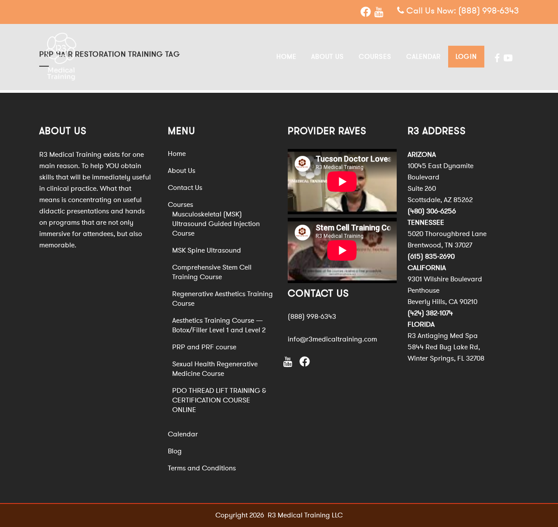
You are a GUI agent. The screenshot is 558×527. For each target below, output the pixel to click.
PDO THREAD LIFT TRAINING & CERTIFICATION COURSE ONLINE (219, 400)
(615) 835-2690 (431, 256)
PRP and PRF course (204, 347)
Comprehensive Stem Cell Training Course (212, 272)
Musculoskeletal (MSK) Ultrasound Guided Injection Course (216, 223)
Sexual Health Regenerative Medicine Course (215, 368)
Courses (180, 204)
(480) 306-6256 (432, 211)
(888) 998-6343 (488, 11)
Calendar (183, 434)
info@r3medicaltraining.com (332, 339)
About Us (181, 171)
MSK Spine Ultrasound (206, 250)
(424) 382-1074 (430, 313)
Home (177, 154)
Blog (175, 451)
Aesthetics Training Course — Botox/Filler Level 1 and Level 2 (218, 325)
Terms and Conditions (202, 468)
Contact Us (185, 188)
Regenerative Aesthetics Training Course (222, 298)
